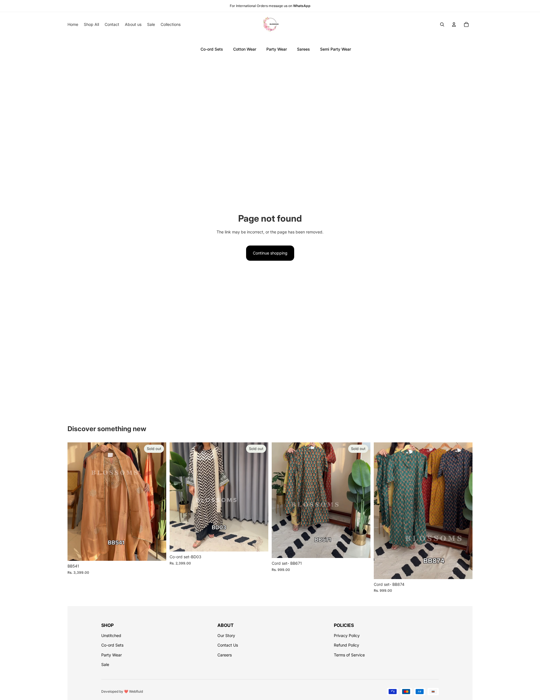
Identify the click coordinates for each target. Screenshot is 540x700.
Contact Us (227, 645)
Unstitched (111, 635)
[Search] (442, 24)
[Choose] (464, 570)
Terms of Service (349, 654)
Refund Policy (346, 645)
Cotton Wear (244, 49)
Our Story (226, 635)
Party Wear (276, 49)
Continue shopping (270, 253)
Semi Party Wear (335, 49)
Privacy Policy (347, 635)
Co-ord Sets (212, 49)
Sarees (303, 49)
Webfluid (136, 691)
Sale (105, 664)
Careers (224, 654)
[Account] (454, 24)
